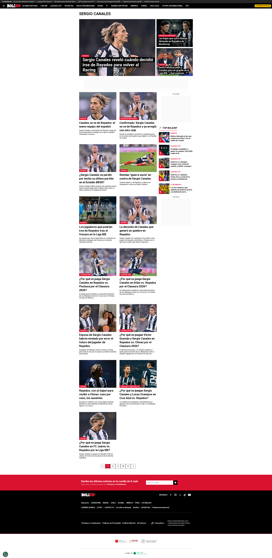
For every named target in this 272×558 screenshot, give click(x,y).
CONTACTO (109, 507)
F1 (107, 6)
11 (128, 466)
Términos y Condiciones (116, 484)
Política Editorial (128, 523)
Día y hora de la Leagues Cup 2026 (108, 1)
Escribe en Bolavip (123, 507)
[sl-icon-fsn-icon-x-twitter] (180, 495)
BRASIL (106, 503)
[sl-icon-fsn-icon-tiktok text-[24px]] (184, 495)
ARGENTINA (96, 503)
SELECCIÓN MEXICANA (85, 6)
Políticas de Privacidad (111, 523)
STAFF (99, 507)
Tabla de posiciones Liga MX (132, 1)
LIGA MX (44, 6)
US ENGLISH (146, 503)
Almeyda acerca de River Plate (65, 1)
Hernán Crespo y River (151, 1)
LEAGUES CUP (56, 6)
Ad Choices (141, 523)
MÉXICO (130, 503)
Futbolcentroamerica (160, 507)
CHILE (113, 503)
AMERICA (134, 6)
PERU (137, 503)
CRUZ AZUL (154, 6)
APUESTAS (69, 6)
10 (123, 466)
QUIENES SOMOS (88, 507)
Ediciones (85, 503)
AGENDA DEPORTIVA (119, 6)
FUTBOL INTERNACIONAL (172, 6)
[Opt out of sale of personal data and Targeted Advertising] (5, 554)
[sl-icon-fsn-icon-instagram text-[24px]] (175, 495)
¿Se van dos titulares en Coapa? (23, 1)
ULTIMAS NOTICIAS (30, 6)
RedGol (136, 507)
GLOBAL (121, 503)
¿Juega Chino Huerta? (44, 1)
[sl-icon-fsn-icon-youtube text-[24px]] (189, 495)
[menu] (3, 6)
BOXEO (100, 6)
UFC (187, 6)
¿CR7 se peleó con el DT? (86, 1)
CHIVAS (144, 6)
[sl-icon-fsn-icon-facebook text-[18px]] (170, 495)
